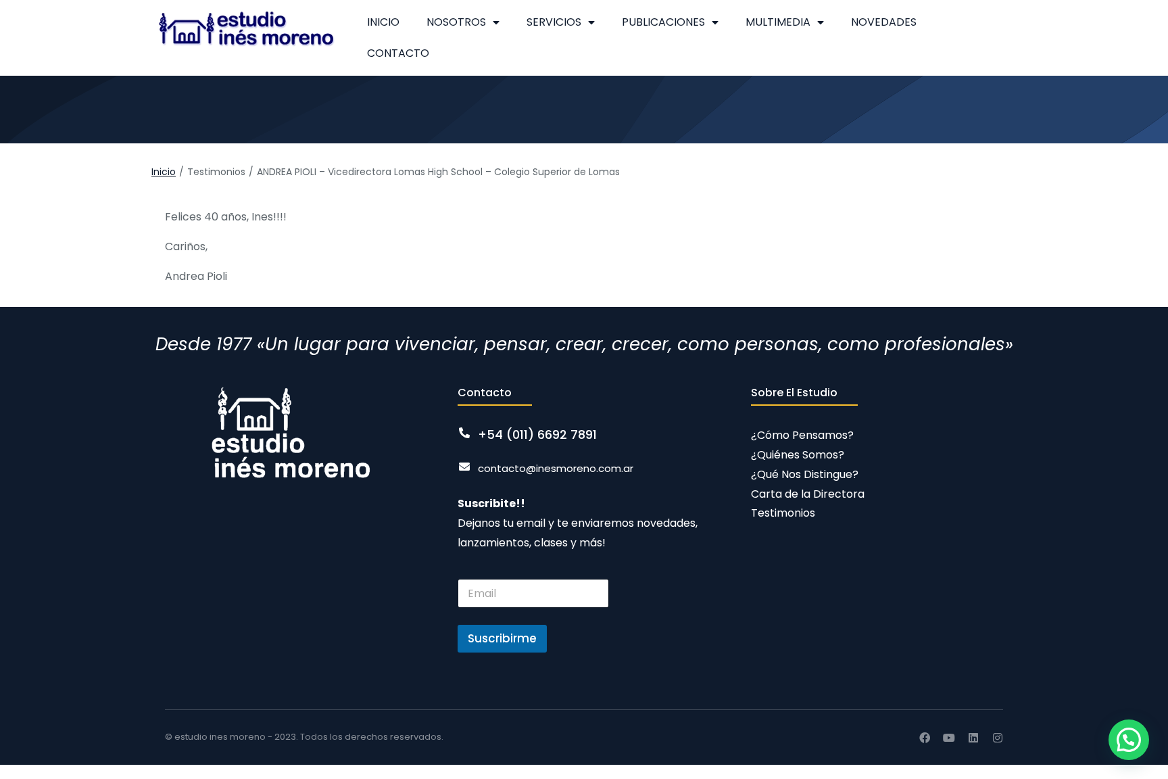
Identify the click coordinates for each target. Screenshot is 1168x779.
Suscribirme (502, 638)
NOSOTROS (456, 22)
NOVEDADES (884, 22)
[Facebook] (924, 737)
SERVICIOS (554, 22)
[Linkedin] (973, 737)
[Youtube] (949, 737)
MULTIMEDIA (778, 22)
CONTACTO (398, 53)
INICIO (383, 22)
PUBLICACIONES (663, 22)
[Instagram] (997, 737)
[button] (1129, 739)
